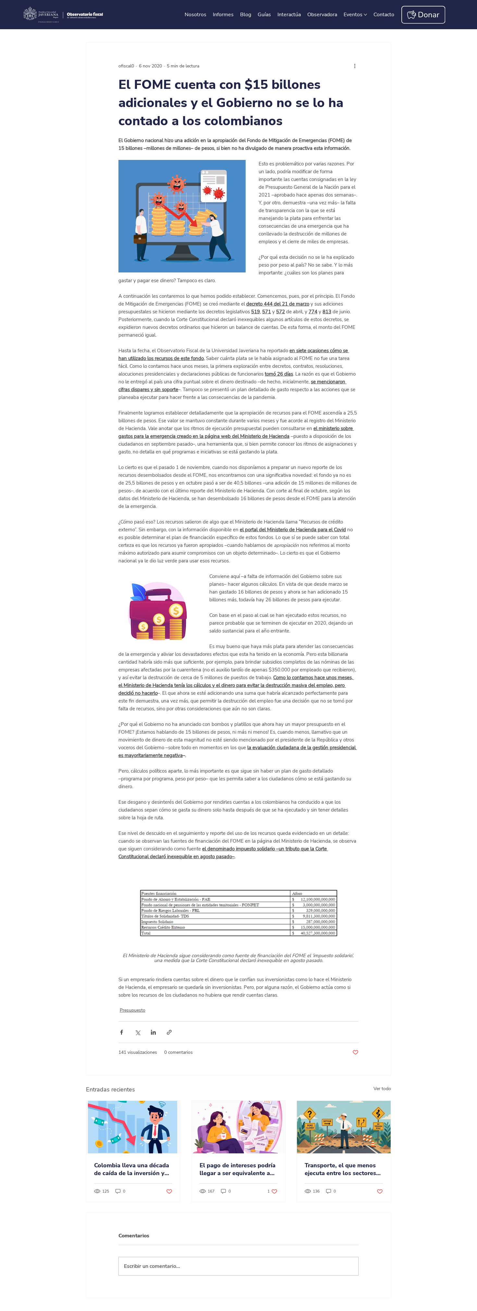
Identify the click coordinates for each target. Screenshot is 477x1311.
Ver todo (382, 1089)
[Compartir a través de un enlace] (169, 1032)
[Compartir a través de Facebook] (121, 1032)
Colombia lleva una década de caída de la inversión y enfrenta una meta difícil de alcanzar (132, 1169)
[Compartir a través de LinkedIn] (153, 1032)
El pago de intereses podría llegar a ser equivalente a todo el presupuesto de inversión (237, 1169)
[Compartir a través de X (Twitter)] (137, 1032)
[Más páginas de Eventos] (365, 14)
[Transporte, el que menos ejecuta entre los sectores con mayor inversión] (344, 1127)
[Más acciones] (355, 66)
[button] (383, 14)
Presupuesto (132, 1010)
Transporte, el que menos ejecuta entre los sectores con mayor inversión (340, 1169)
